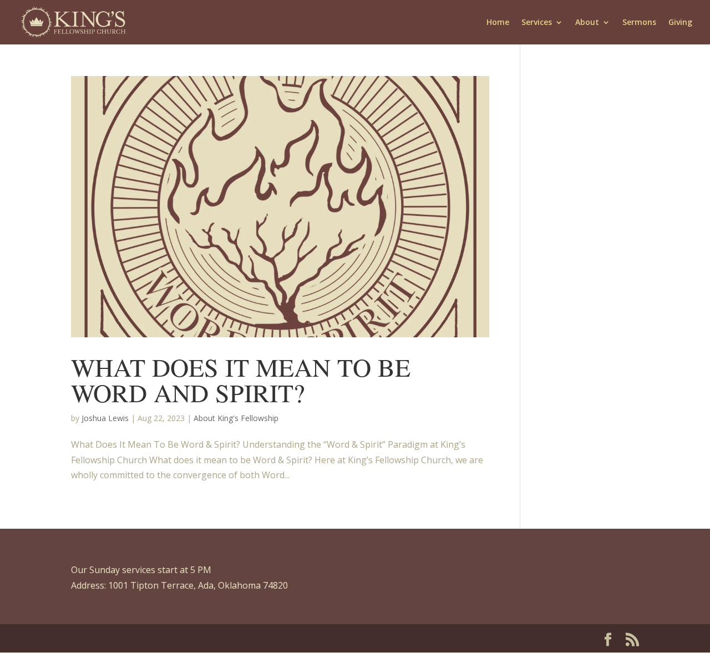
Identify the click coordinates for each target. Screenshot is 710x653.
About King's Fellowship (236, 418)
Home (497, 22)
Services (536, 22)
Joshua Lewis (105, 418)
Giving (680, 22)
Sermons (639, 22)
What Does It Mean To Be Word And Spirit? (240, 379)
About (587, 22)
